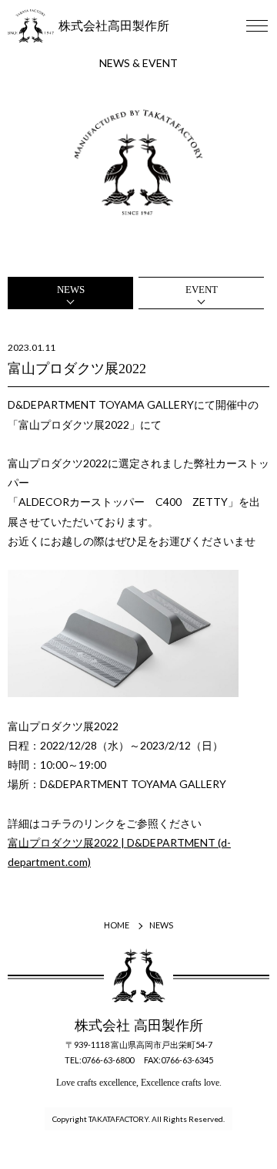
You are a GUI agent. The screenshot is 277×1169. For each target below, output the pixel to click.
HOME (116, 925)
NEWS (71, 289)
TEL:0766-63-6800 (99, 1060)
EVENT (201, 289)
